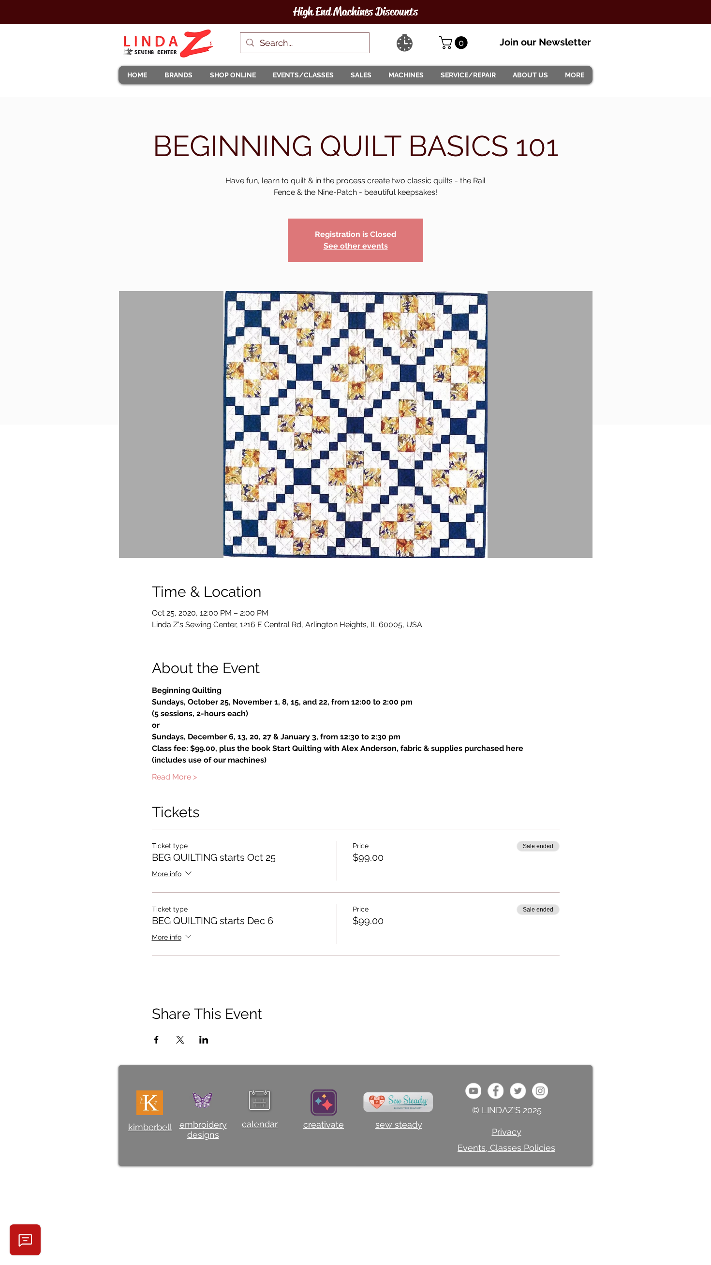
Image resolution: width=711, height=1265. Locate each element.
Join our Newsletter (545, 42)
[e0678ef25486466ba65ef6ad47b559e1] (496, 1091)
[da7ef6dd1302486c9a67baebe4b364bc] (540, 1091)
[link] (455, 42)
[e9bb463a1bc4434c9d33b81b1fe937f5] (473, 1091)
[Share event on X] (180, 1040)
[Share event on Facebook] (156, 1040)
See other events (356, 245)
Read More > (174, 776)
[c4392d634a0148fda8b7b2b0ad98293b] (518, 1091)
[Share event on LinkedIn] (203, 1040)
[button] (178, 75)
